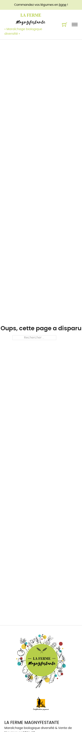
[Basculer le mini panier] (64, 24)
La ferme (30, 15)
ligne (62, 4)
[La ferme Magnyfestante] (41, 661)
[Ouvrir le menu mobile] (75, 24)
